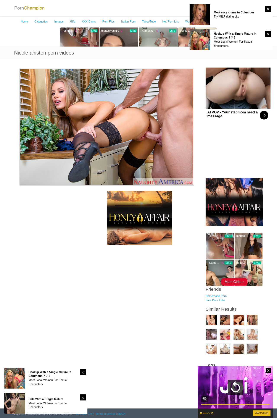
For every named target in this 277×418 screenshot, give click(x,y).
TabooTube (149, 21)
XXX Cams (89, 21)
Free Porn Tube (215, 300)
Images (59, 21)
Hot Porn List (170, 21)
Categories (41, 21)
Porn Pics (108, 21)
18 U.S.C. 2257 (85, 413)
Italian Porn (128, 21)
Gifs (72, 21)
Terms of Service (105, 413)
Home (24, 21)
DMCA (121, 413)
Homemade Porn (216, 296)
